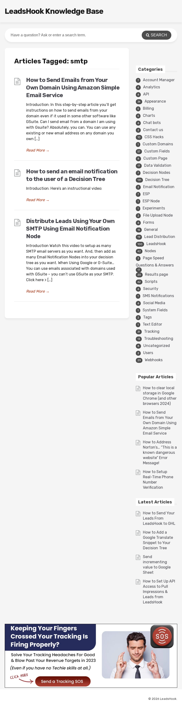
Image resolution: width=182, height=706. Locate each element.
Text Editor (152, 324)
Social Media (154, 303)
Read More (38, 150)
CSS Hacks (154, 137)
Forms (148, 222)
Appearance (155, 101)
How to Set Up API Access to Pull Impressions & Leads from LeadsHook (159, 591)
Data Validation (157, 165)
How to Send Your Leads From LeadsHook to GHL (159, 518)
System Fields (155, 310)
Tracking (151, 331)
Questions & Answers (155, 265)
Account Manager (159, 80)
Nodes (150, 251)
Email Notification (158, 187)
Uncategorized (156, 345)
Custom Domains (158, 144)
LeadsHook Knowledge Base (54, 11)
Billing (148, 108)
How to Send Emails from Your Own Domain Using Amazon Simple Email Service (72, 88)
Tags (147, 317)
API (146, 94)
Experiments (154, 208)
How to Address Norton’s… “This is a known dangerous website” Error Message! (160, 452)
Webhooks (154, 360)
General (151, 229)
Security (150, 288)
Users (148, 353)
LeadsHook (156, 244)
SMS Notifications (158, 296)
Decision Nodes (156, 172)
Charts (149, 115)
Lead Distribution (159, 236)
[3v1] (91, 686)
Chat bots (152, 122)
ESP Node (151, 201)
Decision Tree (157, 179)
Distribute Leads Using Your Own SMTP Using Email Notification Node (70, 229)
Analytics (151, 87)
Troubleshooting (158, 338)
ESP (146, 194)
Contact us (153, 130)
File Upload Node (158, 215)
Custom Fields (157, 151)
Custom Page (155, 158)
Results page (156, 274)
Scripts (151, 281)
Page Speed (153, 258)
